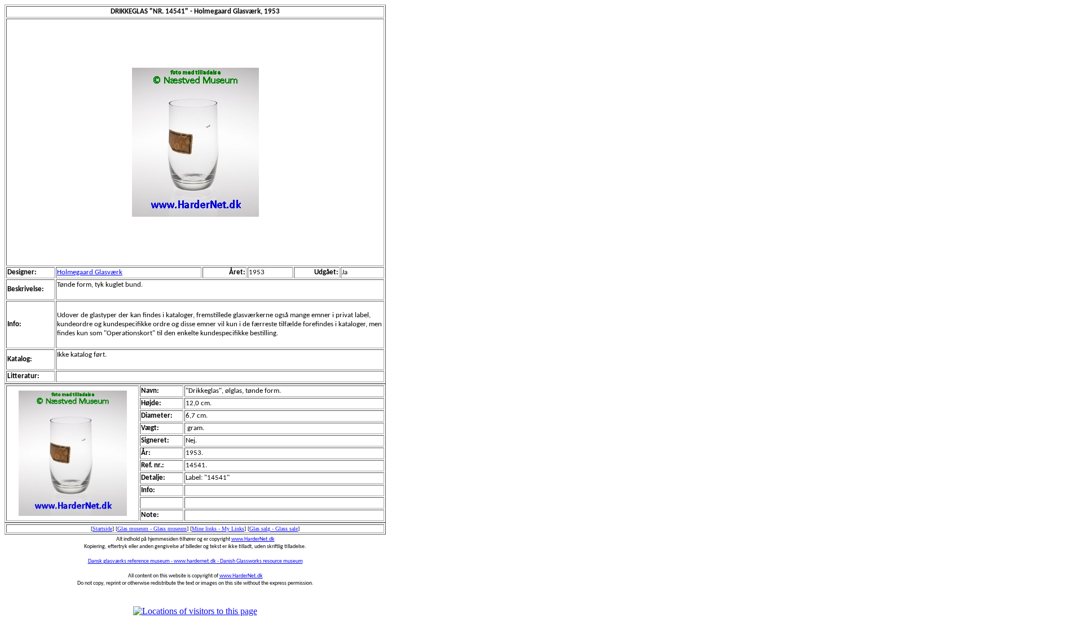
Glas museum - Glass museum (152, 528)
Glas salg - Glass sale (273, 528)
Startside (102, 528)
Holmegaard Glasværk (89, 272)
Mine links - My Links (218, 528)
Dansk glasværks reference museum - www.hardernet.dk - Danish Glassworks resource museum (195, 561)
